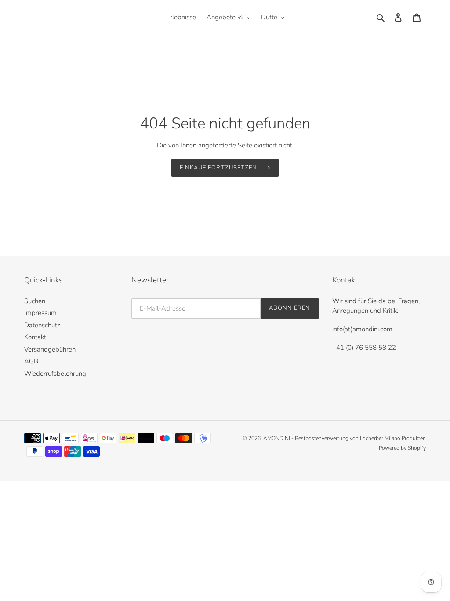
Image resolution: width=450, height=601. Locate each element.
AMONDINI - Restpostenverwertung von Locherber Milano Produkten (344, 438)
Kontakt (35, 337)
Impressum (40, 312)
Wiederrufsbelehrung (55, 373)
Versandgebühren (50, 349)
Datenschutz (42, 325)
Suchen (34, 301)
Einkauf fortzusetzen (218, 168)
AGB (31, 361)
